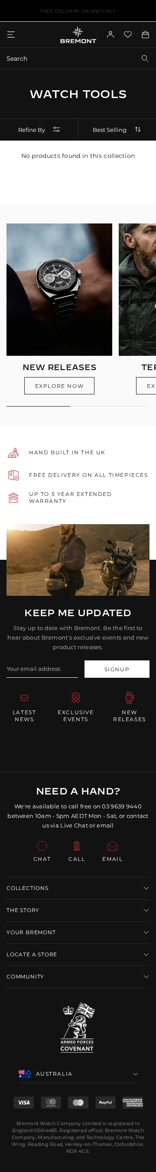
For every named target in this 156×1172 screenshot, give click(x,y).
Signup (117, 669)
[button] (78, 888)
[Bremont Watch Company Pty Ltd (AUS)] (78, 34)
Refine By (31, 129)
